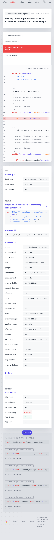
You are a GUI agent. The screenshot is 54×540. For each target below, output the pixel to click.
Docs (24, 522)
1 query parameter (14, 458)
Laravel (32, 522)
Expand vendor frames (14, 36)
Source (15, 522)
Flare (43, 520)
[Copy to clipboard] (46, 179)
